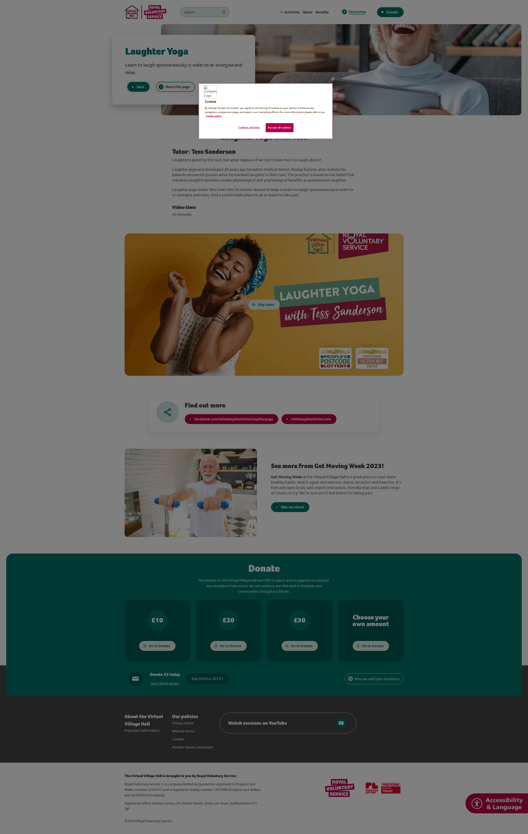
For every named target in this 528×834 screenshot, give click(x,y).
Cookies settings (249, 127)
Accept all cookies (279, 127)
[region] (266, 111)
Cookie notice (214, 116)
